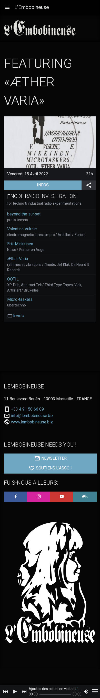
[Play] (14, 691)
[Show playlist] (95, 691)
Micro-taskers (20, 299)
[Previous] (5, 691)
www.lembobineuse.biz (32, 422)
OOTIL (13, 279)
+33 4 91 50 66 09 (27, 409)
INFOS (59, 184)
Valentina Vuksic (22, 228)
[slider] (55, 694)
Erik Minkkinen (20, 243)
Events (18, 315)
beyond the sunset (24, 214)
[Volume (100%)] (86, 691)
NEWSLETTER (53, 458)
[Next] (24, 691)
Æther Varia (17, 258)
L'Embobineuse (31, 7)
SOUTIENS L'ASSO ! (53, 468)
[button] (7, 7)
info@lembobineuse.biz (32, 415)
